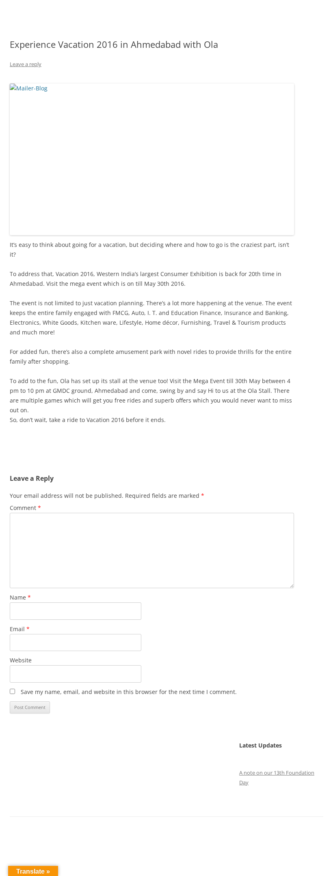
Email (20, 629)
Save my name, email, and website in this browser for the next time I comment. (129, 692)
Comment (25, 508)
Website (21, 660)
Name (20, 597)
